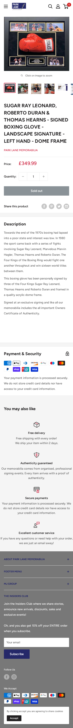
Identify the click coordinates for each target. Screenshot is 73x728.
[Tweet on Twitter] (59, 206)
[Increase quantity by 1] (44, 176)
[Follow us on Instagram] (14, 677)
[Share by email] (66, 206)
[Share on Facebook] (44, 206)
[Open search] (50, 6)
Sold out (36, 191)
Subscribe (17, 654)
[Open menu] (6, 6)
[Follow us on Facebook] (6, 677)
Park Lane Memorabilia (21, 150)
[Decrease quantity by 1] (23, 176)
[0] (65, 6)
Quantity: (10, 176)
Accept (14, 718)
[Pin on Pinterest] (51, 206)
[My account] (58, 6)
